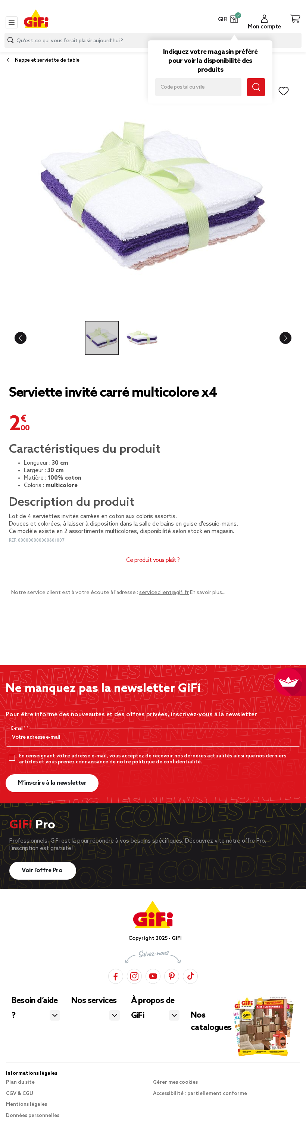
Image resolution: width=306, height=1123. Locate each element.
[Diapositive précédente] (24, 338)
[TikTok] (190, 975)
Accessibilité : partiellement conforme (200, 1093)
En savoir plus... (207, 593)
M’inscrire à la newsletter (52, 783)
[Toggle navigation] (12, 22)
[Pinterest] (171, 975)
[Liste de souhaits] (283, 91)
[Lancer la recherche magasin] (256, 87)
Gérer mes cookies (175, 1082)
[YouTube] (153, 975)
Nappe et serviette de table (47, 60)
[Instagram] (134, 975)
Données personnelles (32, 1116)
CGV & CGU (19, 1093)
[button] (234, 18)
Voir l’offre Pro (43, 870)
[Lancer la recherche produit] (10, 40)
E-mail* (18, 728)
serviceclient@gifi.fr (164, 593)
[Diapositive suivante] (282, 338)
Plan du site (20, 1082)
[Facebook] (115, 975)
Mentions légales (26, 1104)
